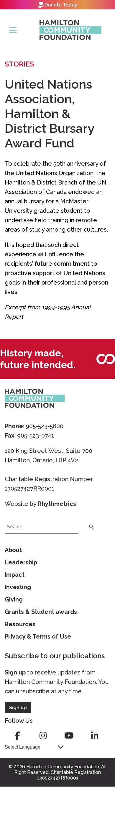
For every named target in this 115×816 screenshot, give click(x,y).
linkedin (95, 735)
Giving (14, 599)
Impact (14, 574)
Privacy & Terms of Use (38, 636)
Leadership (21, 562)
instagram (43, 735)
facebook (17, 735)
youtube (69, 735)
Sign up (15, 672)
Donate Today (61, 5)
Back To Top (96, 784)
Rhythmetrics (57, 503)
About (13, 550)
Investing (18, 587)
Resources (20, 624)
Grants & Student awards (41, 611)
